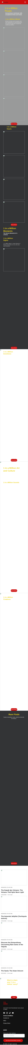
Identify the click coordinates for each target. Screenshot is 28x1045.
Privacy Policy (6, 1023)
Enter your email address (9, 1033)
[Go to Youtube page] (13, 1013)
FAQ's (4, 1020)
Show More (14, 124)
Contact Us (6, 1018)
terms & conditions (8, 1015)
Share (14, 997)
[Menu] (25, 2)
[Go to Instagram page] (7, 1013)
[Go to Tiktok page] (10, 1013)
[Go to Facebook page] (4, 1013)
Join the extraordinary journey (13, 1040)
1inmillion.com (8, 987)
